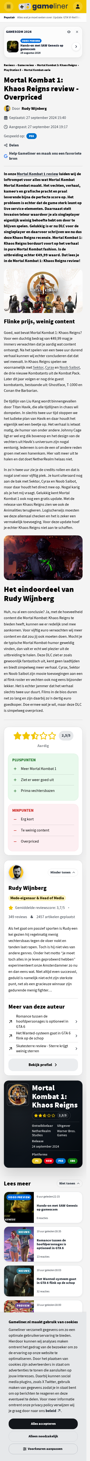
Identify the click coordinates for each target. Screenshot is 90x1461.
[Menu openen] (8, 6)
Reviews (9, 65)
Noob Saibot (70, 367)
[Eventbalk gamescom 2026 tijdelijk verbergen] (69, 31)
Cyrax (49, 367)
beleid (51, 1410)
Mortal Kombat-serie (37, 70)
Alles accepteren (43, 1423)
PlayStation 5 (12, 70)
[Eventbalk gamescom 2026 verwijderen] (77, 31)
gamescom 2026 (19, 31)
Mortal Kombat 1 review (37, 174)
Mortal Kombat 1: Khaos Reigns (57, 65)
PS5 (31, 136)
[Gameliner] (43, 6)
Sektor (38, 367)
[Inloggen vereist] (23, 1089)
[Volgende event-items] (76, 46)
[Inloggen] (78, 6)
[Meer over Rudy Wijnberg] (16, 872)
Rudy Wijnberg (34, 108)
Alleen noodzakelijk (43, 1436)
